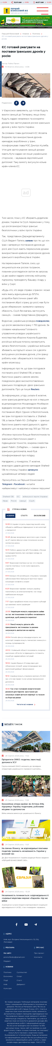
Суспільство (22, 972)
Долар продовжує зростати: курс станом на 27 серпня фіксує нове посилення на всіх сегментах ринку (25, 540)
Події (6, 980)
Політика (7, 972)
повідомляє (42, 321)
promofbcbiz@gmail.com (14, 957)
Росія (13, 501)
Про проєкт (39, 953)
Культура (7, 988)
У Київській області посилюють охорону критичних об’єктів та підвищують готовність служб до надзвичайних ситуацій (25, 653)
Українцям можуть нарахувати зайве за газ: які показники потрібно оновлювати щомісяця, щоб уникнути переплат (25, 614)
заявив (29, 241)
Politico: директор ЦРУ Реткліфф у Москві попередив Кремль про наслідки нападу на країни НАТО (25, 553)
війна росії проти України (35, 497)
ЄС (18, 497)
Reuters (35, 389)
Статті (19, 980)
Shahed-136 (8, 497)
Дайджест (21, 984)
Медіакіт (7, 961)
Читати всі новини (25, 704)
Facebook (19, 484)
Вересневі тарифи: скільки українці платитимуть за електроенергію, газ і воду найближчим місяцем (23, 591)
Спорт (19, 976)
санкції (22, 501)
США (31, 501)
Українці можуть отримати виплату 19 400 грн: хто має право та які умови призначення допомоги (25, 679)
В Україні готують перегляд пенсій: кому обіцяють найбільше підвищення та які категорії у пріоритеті (25, 527)
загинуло (33, 470)
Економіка (8, 976)
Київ (5, 984)
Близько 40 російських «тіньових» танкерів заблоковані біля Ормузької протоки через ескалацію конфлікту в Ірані (26, 578)
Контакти (38, 957)
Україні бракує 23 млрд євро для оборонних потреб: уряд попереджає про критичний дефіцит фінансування (23, 666)
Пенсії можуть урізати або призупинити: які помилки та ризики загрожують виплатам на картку (21, 627)
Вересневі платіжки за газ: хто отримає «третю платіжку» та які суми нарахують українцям (24, 566)
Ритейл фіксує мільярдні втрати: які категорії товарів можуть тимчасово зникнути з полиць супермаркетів (25, 640)
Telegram (7, 484)
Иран (5, 501)
